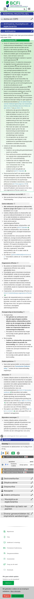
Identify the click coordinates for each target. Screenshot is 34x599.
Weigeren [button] (7, 596)
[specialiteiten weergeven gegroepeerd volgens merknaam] (3, 453)
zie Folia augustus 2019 (20, 184)
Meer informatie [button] (15, 591)
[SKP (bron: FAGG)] (6, 465)
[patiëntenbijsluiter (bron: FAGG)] (8, 465)
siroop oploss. (24, 464)
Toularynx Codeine (14, 465)
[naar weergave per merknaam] (2, 464)
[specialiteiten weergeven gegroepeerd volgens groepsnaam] (7, 453)
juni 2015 (17, 108)
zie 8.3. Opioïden (19, 171)
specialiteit (12, 461)
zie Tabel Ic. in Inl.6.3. (25, 400)
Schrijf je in (8, 583)
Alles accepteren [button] (17, 596)
